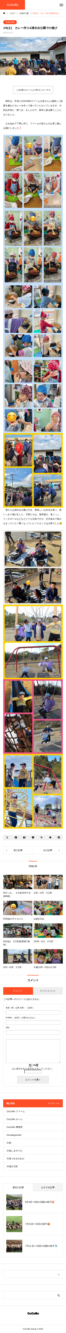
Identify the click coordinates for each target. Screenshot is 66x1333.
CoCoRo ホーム (15, 1119)
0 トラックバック (47, 991)
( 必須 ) (19, 1008)
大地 (9, 1142)
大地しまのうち (14, 1150)
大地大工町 (10, 22)
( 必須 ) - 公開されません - (21, 1018)
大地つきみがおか (16, 1158)
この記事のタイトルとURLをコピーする (33, 90)
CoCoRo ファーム (16, 1111)
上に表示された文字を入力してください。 (33, 1068)
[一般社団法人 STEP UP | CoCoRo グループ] (12, 5)
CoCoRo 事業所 (15, 1127)
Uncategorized (14, 1135)
